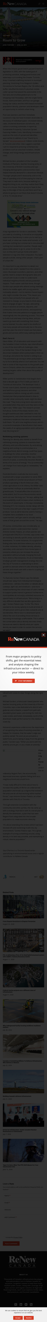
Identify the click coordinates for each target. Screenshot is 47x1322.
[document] (23, 661)
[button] (43, 635)
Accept (18, 1318)
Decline (28, 1318)
